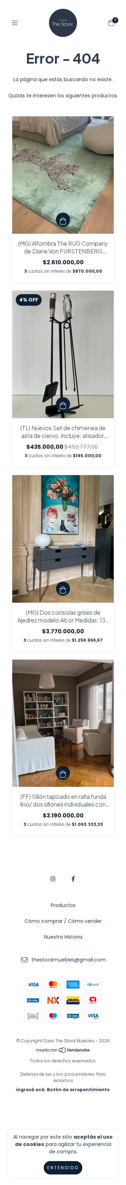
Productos (63, 905)
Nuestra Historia (63, 936)
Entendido (63, 1168)
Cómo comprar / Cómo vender (63, 921)
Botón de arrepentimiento (78, 1090)
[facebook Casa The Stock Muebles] (73, 879)
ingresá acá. (31, 1090)
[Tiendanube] (63, 1052)
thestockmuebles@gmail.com (68, 959)
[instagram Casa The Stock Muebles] (52, 879)
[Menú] (14, 23)
